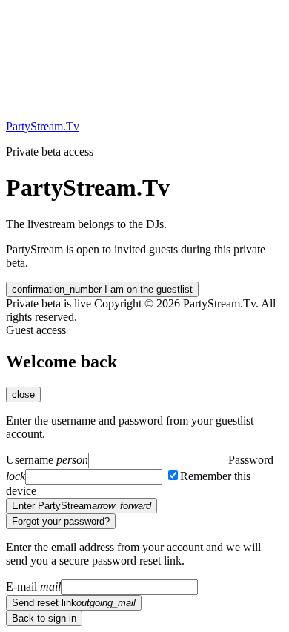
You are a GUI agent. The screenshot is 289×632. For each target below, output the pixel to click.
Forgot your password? (61, 521)
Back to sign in (44, 618)
